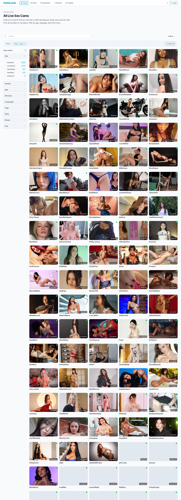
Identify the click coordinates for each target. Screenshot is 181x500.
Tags (7, 108)
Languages (9, 102)
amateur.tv (10, 76)
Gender (8, 84)
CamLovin (9, 2)
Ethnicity (8, 96)
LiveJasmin (11, 66)
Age (6, 90)
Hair (6, 126)
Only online (7, 50)
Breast (7, 120)
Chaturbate (11, 69)
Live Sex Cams (8, 12)
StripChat (10, 62)
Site (6, 56)
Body (7, 114)
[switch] (24, 50)
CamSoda (10, 72)
